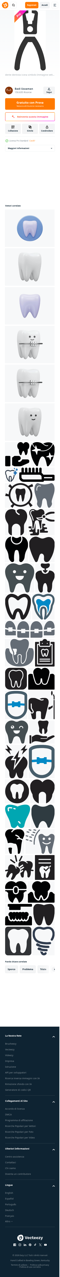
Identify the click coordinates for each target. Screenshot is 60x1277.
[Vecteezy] (5, 5)
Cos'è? (32, 140)
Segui (49, 92)
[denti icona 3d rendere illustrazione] (29, 267)
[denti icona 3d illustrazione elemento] (29, 228)
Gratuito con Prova (30, 104)
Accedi (45, 5)
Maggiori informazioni (18, 148)
